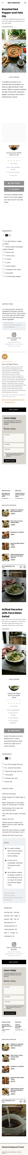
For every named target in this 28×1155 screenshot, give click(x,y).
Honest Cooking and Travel (13, 1147)
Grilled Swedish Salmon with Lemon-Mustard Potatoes (17, 556)
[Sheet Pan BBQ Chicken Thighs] (5, 546)
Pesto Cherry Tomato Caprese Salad (16, 521)
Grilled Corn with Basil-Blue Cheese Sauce (17, 510)
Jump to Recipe (14, 77)
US (6, 235)
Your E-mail (7, 449)
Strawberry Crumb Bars (17, 532)
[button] (3, 3)
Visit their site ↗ (10, 402)
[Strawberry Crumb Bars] (5, 535)
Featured (13, 513)
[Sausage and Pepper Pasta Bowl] (8, 494)
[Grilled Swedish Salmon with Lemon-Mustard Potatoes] (5, 557)
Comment (7, 434)
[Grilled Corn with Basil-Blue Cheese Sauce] (5, 513)
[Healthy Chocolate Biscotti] (20, 1027)
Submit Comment (10, 461)
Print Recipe (15, 183)
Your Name (7, 444)
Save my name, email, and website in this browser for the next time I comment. (15, 455)
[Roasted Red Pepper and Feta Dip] (8, 1027)
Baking (12, 534)
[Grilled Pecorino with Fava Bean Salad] (20, 494)
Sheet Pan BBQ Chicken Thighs (17, 544)
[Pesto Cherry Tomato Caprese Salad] (5, 524)
